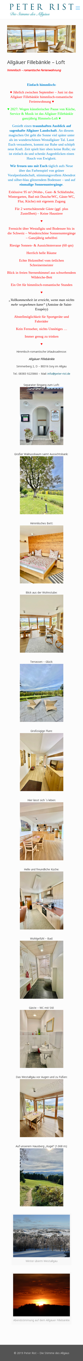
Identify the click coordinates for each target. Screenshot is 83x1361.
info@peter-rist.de (58, 373)
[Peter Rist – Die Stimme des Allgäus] (41, 9)
